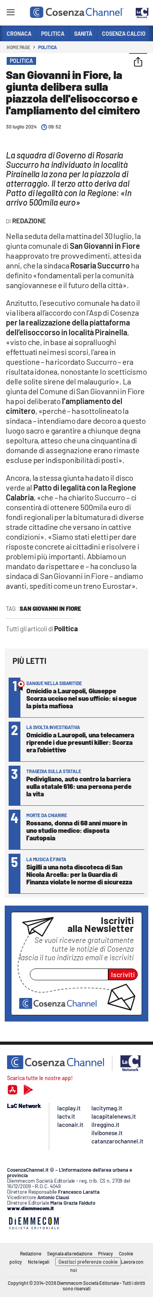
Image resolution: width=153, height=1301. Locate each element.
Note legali (38, 1261)
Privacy (105, 1253)
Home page (18, 47)
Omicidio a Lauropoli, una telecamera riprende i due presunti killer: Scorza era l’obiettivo (80, 742)
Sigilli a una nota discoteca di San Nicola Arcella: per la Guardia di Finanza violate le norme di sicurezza (79, 874)
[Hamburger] (10, 13)
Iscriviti (123, 974)
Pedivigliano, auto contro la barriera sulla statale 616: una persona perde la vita (78, 786)
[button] (138, 62)
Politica (47, 47)
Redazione (30, 1253)
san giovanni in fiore (50, 608)
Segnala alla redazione (69, 1253)
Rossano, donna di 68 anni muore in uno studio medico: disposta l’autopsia (76, 830)
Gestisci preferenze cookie (88, 1262)
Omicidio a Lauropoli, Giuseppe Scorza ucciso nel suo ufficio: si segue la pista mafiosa (81, 698)
